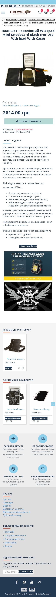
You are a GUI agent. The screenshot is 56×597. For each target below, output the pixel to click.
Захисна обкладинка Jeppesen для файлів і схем (42, 409)
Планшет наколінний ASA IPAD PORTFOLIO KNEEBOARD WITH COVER (16, 359)
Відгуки (16, 140)
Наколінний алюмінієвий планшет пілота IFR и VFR (16, 409)
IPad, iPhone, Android (16, 19)
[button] (3, 404)
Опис (7, 140)
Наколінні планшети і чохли (42, 19)
